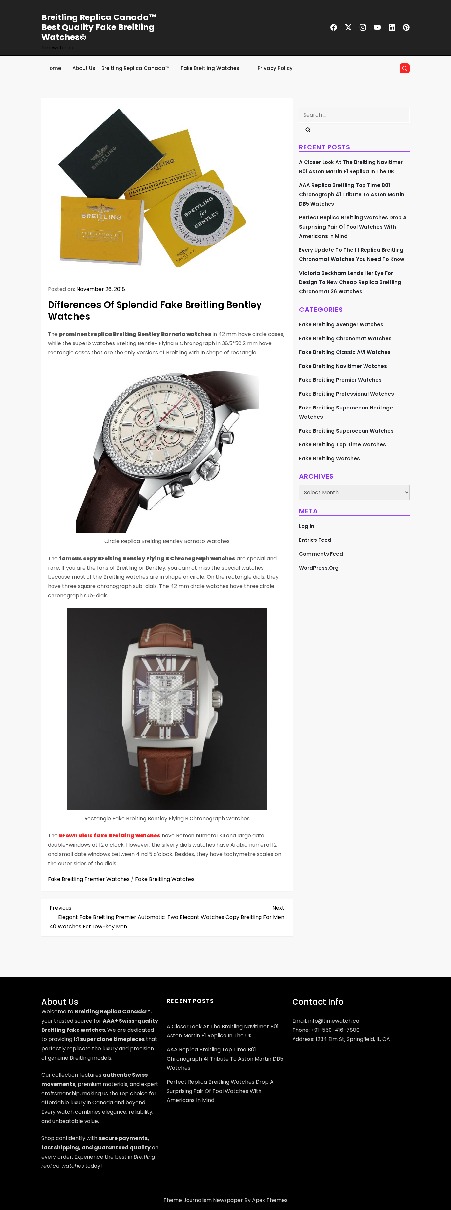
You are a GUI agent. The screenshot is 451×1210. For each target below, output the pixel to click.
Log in (306, 526)
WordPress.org (319, 567)
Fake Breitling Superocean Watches (346, 430)
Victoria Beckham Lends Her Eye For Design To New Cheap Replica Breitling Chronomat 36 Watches (350, 282)
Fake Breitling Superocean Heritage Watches (346, 412)
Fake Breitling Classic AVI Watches (345, 352)
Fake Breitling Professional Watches (346, 393)
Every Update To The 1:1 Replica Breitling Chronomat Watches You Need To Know (351, 254)
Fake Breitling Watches (210, 68)
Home (53, 68)
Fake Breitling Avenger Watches (341, 324)
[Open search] (405, 68)
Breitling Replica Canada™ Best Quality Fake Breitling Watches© (98, 27)
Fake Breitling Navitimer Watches (343, 366)
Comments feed (321, 553)
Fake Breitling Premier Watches (89, 879)
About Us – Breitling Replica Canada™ (120, 68)
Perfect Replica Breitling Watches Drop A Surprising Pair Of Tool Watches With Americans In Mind (353, 227)
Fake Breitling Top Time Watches (342, 444)
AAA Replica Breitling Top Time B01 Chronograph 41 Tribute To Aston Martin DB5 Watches (351, 194)
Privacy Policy (275, 68)
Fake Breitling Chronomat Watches (345, 338)
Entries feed (315, 540)
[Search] (308, 129)
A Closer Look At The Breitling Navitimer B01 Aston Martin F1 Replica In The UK (351, 167)
